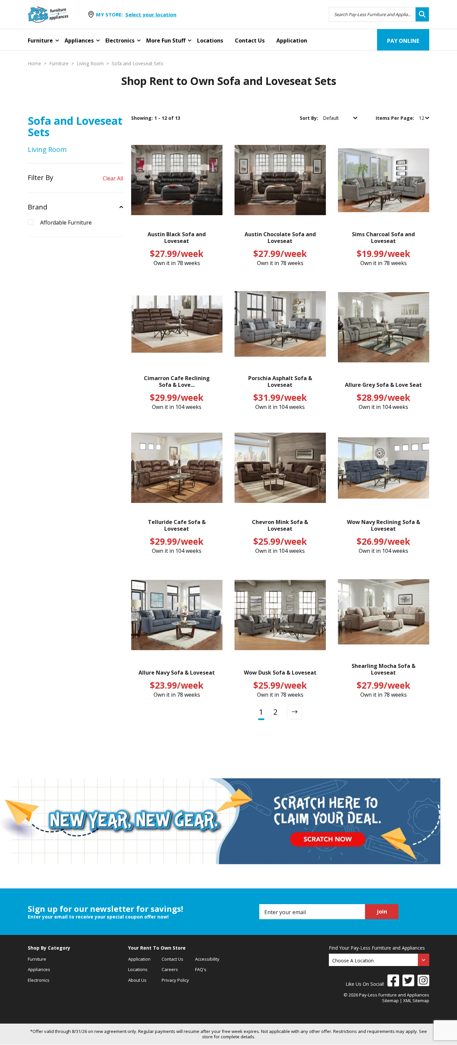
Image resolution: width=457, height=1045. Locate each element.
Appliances (79, 40)
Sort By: (309, 118)
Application (291, 40)
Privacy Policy (175, 980)
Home (34, 64)
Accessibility (207, 959)
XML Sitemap (416, 1000)
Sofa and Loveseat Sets (137, 64)
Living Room (90, 64)
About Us (137, 980)
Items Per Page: (396, 118)
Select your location (150, 14)
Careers (170, 969)
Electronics (119, 40)
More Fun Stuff (165, 40)
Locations (210, 40)
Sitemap (390, 1000)
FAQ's (200, 969)
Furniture (40, 40)
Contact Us (250, 40)
